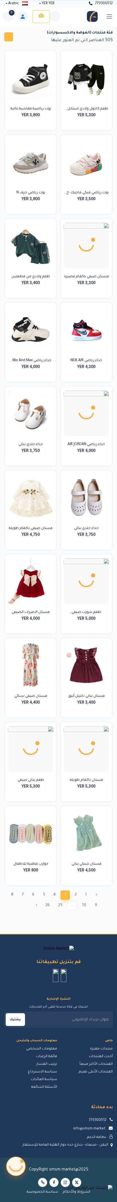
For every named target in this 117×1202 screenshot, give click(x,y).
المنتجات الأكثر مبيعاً (96, 1064)
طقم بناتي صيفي (31, 780)
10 (84, 905)
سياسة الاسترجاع (42, 1072)
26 (47, 905)
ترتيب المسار (46, 1064)
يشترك (15, 1019)
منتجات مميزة (101, 1049)
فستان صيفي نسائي (30, 696)
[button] (63, 975)
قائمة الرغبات (46, 1057)
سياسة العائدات (44, 1080)
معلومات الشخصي (41, 1049)
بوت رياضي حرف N (30, 193)
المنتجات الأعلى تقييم (96, 1072)
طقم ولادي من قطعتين (30, 277)
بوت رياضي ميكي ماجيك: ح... (86, 193)
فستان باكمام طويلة (86, 780)
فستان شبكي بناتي (86, 864)
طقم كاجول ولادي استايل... (86, 109)
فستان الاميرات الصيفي (31, 612)
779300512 (103, 4)
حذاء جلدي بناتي (30, 444)
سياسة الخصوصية (42, 1192)
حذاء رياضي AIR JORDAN (86, 444)
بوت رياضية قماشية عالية (31, 109)
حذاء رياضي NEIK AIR (86, 361)
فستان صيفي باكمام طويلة (31, 528)
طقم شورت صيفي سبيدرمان (86, 612)
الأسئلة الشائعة (44, 1087)
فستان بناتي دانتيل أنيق (86, 696)
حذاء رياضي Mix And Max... (30, 361)
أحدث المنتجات (101, 1057)
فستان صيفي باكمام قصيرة (86, 277)
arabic (13, 4)
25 (60, 905)
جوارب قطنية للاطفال (30, 864)
